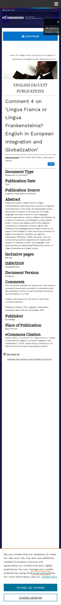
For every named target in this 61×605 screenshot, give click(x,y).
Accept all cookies (30, 587)
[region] (30, 576)
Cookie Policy (49, 576)
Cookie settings (41, 573)
